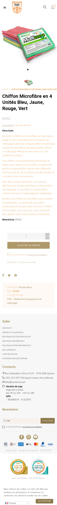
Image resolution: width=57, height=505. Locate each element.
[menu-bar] (5, 7)
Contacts (7, 328)
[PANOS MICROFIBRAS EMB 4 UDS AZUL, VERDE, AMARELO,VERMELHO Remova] (28, 43)
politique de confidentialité (16, 337)
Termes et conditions (12, 332)
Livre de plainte (9, 354)
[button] (47, 238)
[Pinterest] (15, 275)
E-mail (7, 421)
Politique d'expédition (13, 341)
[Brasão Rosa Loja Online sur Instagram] (28, 437)
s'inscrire (47, 421)
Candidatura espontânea (14, 358)
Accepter (44, 501)
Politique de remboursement (16, 345)
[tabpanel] (28, 43)
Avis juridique (9, 350)
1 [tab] (28, 69)
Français (12, 503)
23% (9, 299)
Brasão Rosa (25, 287)
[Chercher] (45, 7)
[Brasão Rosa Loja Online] (17, 7)
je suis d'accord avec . (29, 255)
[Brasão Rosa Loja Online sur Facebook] (21, 437)
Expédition (8, 125)
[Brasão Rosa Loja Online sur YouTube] (35, 437)
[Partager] (3, 275)
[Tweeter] (9, 275)
